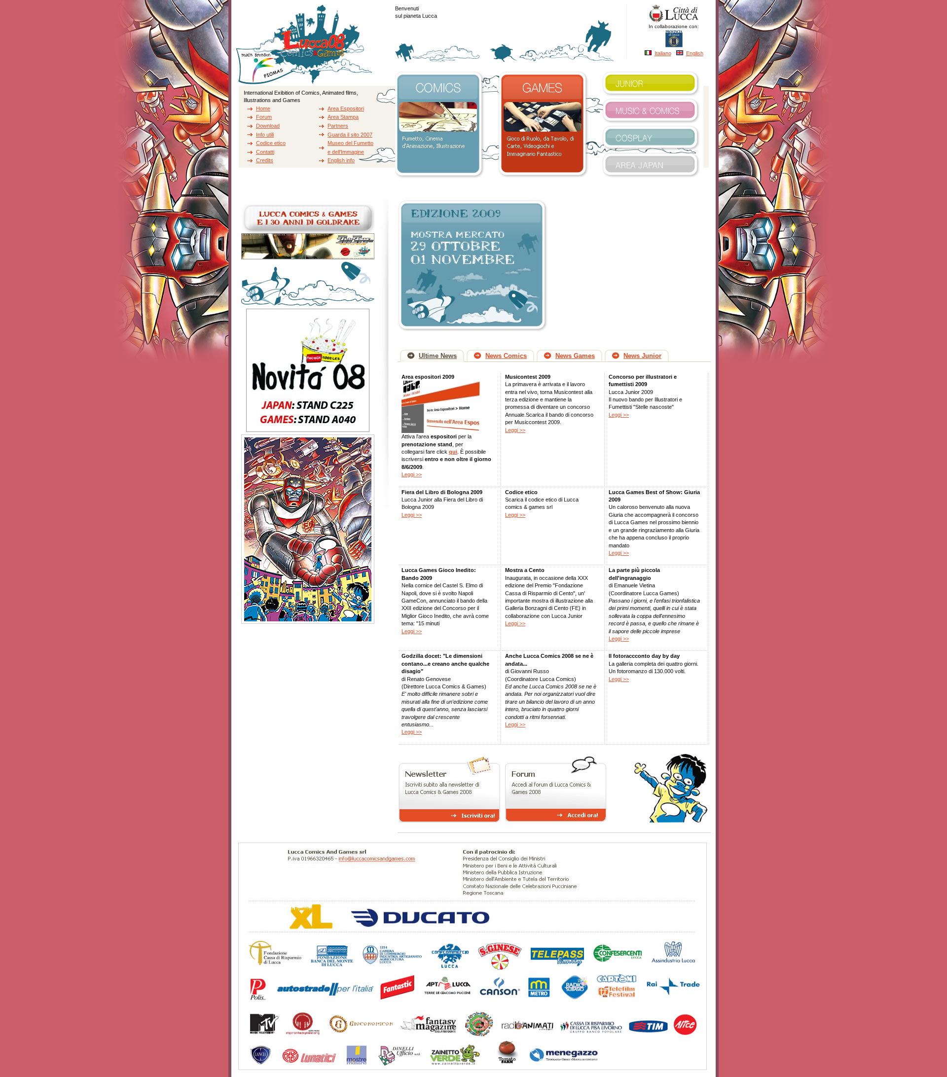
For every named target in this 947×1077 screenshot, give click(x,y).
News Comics (506, 355)
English (694, 53)
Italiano (663, 53)
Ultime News (438, 355)
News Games (575, 355)
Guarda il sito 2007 (350, 135)
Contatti (265, 152)
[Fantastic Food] (307, 432)
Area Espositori (346, 108)
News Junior (642, 355)
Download (268, 126)
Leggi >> (411, 474)
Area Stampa (343, 117)
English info (341, 160)
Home (263, 108)
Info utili (265, 135)
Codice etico (271, 143)
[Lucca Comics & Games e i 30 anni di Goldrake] (307, 260)
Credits (264, 160)
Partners (338, 126)
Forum (264, 117)
